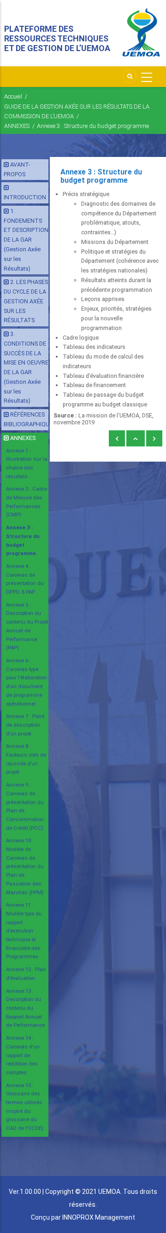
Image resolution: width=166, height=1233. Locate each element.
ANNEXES (17, 125)
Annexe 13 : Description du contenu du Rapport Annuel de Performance (25, 1008)
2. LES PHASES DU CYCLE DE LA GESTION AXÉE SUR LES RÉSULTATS (26, 301)
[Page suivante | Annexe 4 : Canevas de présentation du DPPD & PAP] (154, 438)
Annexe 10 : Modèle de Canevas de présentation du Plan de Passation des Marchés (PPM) (25, 866)
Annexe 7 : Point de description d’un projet (25, 724)
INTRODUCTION (25, 197)
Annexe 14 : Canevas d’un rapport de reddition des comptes (23, 1055)
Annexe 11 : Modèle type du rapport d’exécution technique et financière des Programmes (24, 931)
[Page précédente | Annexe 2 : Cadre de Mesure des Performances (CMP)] (117, 438)
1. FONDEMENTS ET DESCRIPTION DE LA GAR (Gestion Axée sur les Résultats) (26, 240)
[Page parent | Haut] (135, 438)
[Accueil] (141, 32)
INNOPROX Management (98, 1217)
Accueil (13, 96)
